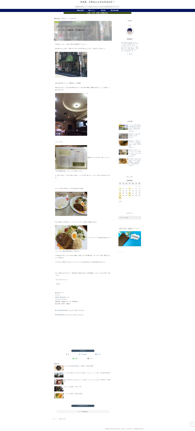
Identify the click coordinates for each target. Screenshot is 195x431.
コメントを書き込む (83, 411)
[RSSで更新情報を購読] (132, 54)
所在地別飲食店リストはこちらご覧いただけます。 (70, 314)
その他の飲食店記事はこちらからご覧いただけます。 (70, 310)
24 (120, 195)
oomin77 (130, 39)
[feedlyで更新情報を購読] (130, 54)
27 (129, 195)
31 (120, 197)
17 (120, 193)
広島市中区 (74, 18)
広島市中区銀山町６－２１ (62, 297)
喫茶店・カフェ (66, 18)
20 (129, 193)
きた (63, 44)
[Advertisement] (83, 337)
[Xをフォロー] (128, 54)
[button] (90, 358)
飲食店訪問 (58, 18)
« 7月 (119, 201)
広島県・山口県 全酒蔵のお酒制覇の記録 (97, 13)
